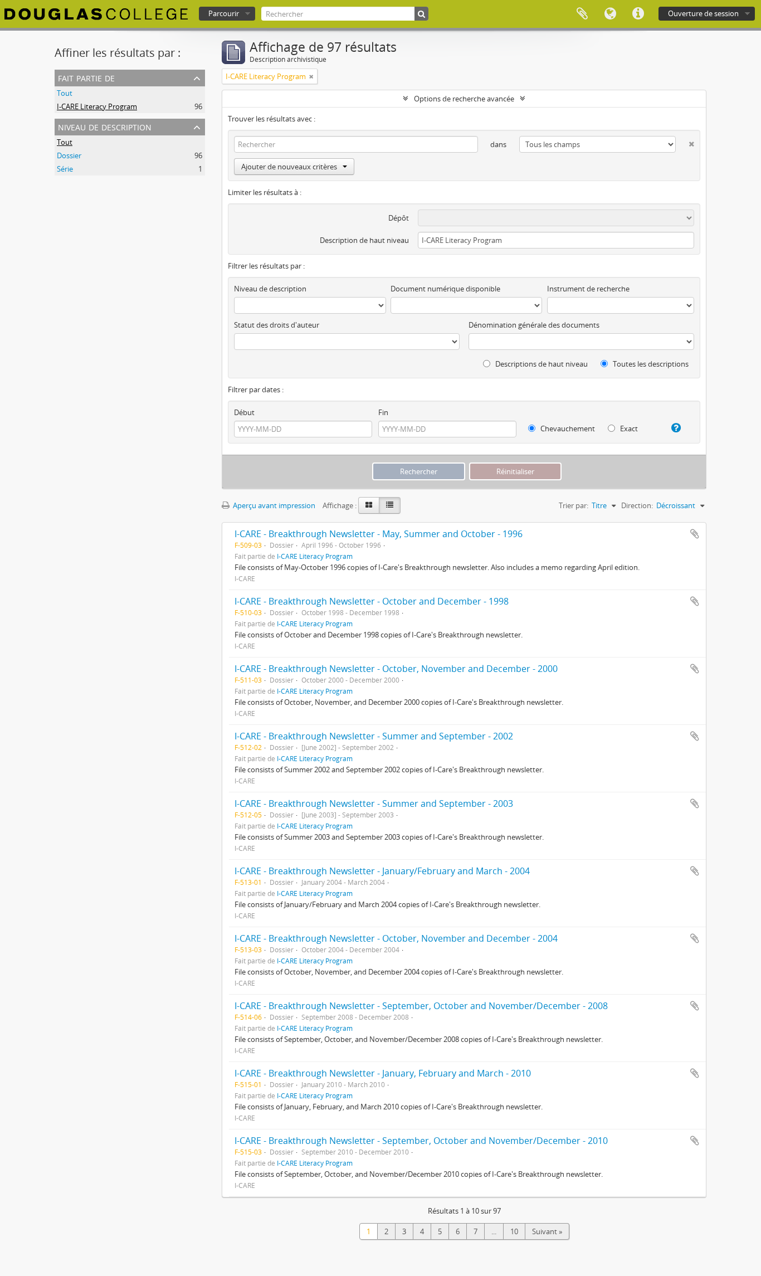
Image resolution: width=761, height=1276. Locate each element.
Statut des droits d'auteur (276, 325)
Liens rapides (638, 14)
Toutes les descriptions (650, 364)
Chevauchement (567, 428)
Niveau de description (105, 126)
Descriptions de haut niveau (541, 364)
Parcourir (223, 13)
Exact (628, 428)
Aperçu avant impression (273, 505)
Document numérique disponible (445, 289)
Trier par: (573, 505)
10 (514, 1231)
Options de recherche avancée (464, 99)
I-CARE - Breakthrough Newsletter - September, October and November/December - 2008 (421, 1006)
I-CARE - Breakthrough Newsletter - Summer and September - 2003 (374, 803)
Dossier (69, 155)
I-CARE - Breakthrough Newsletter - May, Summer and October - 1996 (379, 534)
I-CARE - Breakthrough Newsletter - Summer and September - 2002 (374, 736)
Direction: (637, 505)
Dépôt (398, 218)
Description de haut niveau (364, 240)
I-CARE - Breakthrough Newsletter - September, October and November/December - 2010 (421, 1140)
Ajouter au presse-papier (694, 533)
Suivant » (547, 1231)
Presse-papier (582, 14)
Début (244, 412)
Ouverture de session (703, 13)
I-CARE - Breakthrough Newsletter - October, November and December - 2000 (396, 669)
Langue (610, 14)
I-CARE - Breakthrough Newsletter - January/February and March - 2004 (382, 871)
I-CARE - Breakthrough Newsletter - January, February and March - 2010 (383, 1073)
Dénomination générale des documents (534, 325)
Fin (383, 412)
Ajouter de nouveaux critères (289, 167)
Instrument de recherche (588, 289)
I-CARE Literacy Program (97, 106)
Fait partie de (86, 77)
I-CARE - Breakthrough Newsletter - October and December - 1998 (372, 601)
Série (65, 169)
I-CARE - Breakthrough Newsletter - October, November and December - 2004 (396, 938)
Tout (64, 93)
